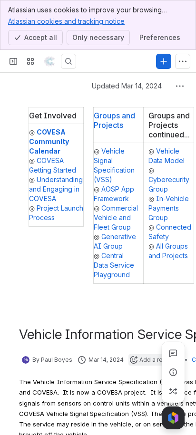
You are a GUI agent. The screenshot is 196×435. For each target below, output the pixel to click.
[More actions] (179, 86)
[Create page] (173, 391)
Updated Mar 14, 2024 (127, 86)
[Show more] (182, 61)
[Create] (163, 61)
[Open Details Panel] (173, 372)
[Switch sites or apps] (30, 61)
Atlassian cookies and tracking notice (66, 21)
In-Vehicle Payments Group (168, 208)
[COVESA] (49, 61)
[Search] (68, 61)
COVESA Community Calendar (49, 141)
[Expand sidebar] (13, 61)
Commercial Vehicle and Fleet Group (116, 217)
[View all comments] (173, 353)
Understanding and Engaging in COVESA (56, 189)
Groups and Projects (114, 120)
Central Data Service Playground (114, 265)
